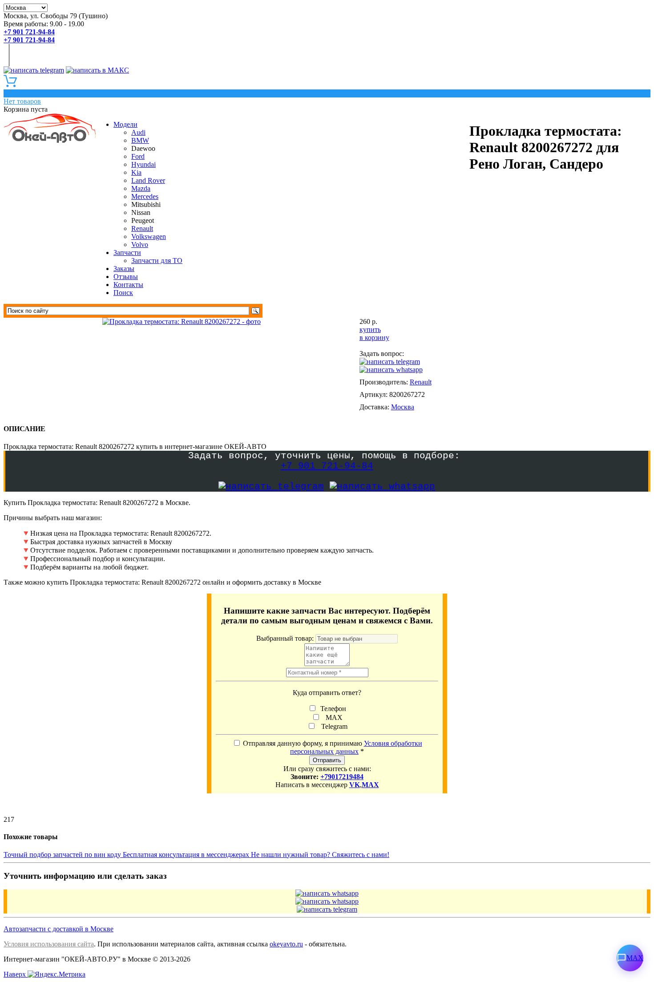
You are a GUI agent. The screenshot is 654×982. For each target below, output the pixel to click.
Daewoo (143, 148)
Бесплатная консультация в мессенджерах (187, 854)
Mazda (140, 188)
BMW (140, 140)
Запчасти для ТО (156, 260)
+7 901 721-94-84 (327, 466)
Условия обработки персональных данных (356, 747)
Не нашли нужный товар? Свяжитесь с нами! (320, 854)
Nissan (140, 212)
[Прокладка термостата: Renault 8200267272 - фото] (181, 321)
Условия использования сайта (49, 944)
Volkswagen (148, 236)
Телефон (332, 708)
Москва (402, 407)
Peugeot (142, 220)
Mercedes (144, 196)
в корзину (374, 337)
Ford (138, 156)
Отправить (327, 760)
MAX (332, 717)
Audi (138, 132)
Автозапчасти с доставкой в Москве (58, 929)
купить (370, 329)
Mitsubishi (146, 204)
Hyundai (143, 164)
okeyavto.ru (286, 944)
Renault (142, 228)
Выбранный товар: (285, 638)
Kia (136, 172)
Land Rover (148, 180)
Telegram (332, 726)
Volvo (139, 244)
